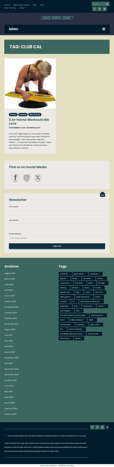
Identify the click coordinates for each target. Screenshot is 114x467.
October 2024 (10, 312)
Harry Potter (66, 338)
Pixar (79, 311)
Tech (42, 5)
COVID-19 (65, 274)
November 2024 (11, 307)
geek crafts (96, 324)
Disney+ (102, 306)
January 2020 (10, 414)
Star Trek (100, 292)
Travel (7, 5)
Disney (101, 278)
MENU (13, 29)
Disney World (94, 334)
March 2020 (9, 403)
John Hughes (66, 311)
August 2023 (9, 329)
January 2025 (10, 301)
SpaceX (64, 278)
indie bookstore (98, 315)
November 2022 (11, 357)
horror (63, 320)
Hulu (77, 306)
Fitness (13, 114)
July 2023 (8, 335)
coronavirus (66, 283)
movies (99, 288)
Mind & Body (35, 114)
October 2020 (10, 380)
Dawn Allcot (34, 128)
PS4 (63, 329)
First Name (13, 206)
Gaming (23, 114)
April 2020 (8, 397)
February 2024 (10, 318)
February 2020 (10, 408)
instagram (99, 9)
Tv (74, 301)
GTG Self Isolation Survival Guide (74, 315)
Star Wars (80, 283)
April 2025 (8, 290)
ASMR (92, 320)
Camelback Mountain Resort (72, 334)
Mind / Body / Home (21, 5)
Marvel (79, 338)
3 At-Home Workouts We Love (29, 122)
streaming (65, 306)
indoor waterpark (77, 329)
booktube (82, 324)
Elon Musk (88, 278)
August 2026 (9, 273)
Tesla (88, 292)
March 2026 (9, 279)
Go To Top (107, 427)
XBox (79, 292)
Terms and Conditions (48, 465)
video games (66, 297)
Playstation (89, 306)
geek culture (80, 274)
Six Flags (102, 283)
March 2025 (9, 296)
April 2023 (8, 346)
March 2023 (9, 352)
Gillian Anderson (78, 320)
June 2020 (8, 386)
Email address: (15, 233)
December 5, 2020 (18, 128)
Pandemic (95, 274)
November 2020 (11, 374)
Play (34, 5)
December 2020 (11, 369)
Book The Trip (10, 8)
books (88, 288)
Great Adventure (84, 297)
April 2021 (8, 363)
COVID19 (64, 301)
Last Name (13, 220)
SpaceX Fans (66, 292)
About (22, 8)
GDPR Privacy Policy (66, 465)
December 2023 (11, 324)
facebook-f (94, 9)
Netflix (76, 278)
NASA (91, 283)
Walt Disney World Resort (91, 301)
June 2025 (8, 284)
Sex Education (67, 324)
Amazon (76, 288)
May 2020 (8, 391)
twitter (104, 9)
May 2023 (8, 341)
